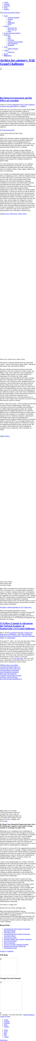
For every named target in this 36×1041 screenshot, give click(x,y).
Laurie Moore (11, 638)
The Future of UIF (9, 932)
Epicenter (20, 632)
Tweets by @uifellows (7, 951)
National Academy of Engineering (10, 636)
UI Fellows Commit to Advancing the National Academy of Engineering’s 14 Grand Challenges (17, 626)
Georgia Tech (28, 632)
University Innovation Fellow (9, 106)
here (6, 821)
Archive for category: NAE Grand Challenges (17, 62)
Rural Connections (9, 943)
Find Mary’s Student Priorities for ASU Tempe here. (16, 607)
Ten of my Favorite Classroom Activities (16, 944)
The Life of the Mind (10, 941)
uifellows (23, 106)
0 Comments (14, 104)
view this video (18, 658)
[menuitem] (6, 16)
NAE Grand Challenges (27, 104)
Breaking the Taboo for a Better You (15, 946)
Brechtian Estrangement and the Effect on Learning (16, 99)
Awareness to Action (10, 937)
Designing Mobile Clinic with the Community (18, 939)
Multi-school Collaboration (8, 634)
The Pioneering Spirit (10, 948)
